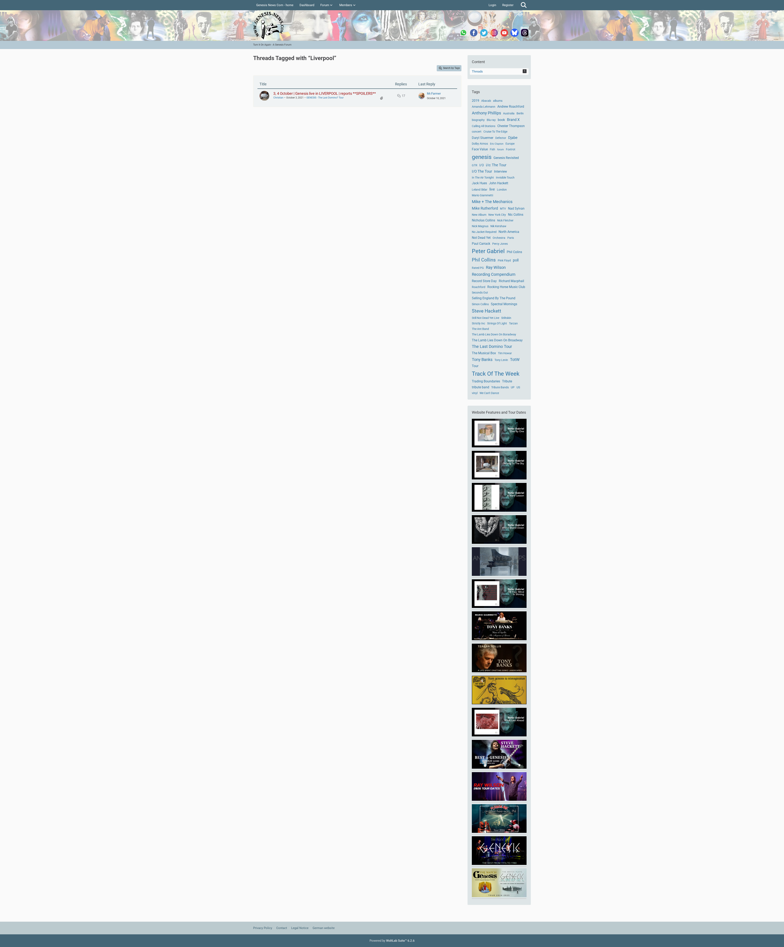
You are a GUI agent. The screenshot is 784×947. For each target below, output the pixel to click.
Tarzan (513, 323)
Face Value (480, 149)
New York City (497, 214)
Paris (510, 237)
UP (512, 387)
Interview (500, 171)
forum (500, 149)
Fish (492, 149)
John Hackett (498, 183)
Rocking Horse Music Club (506, 287)
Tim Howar (505, 353)
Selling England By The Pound (493, 298)
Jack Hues (479, 183)
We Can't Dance (489, 393)
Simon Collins (480, 304)
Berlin (520, 113)
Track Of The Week (495, 373)
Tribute (507, 381)
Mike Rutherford (485, 208)
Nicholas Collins (483, 220)
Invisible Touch (505, 177)
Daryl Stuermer (482, 138)
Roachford (478, 287)
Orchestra (499, 237)
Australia (508, 113)
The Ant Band (480, 329)
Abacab (486, 100)
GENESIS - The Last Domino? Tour (325, 97)
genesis (481, 157)
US (518, 387)
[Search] (524, 5)
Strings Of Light (497, 323)
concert (476, 131)
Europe (510, 143)
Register (507, 5)
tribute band (480, 387)
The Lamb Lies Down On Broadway (497, 340)
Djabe (513, 137)
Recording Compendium (494, 274)
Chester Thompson (511, 126)
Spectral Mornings (504, 304)
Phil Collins (484, 260)
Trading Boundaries (486, 381)
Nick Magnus (480, 226)
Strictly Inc (478, 323)
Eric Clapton (496, 143)
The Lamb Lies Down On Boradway (494, 334)
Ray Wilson (496, 267)
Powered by (392, 941)
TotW (515, 359)
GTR (474, 165)
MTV (503, 208)
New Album (479, 214)
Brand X (513, 119)
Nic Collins (515, 215)
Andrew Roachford (510, 106)
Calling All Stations (483, 126)
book (501, 120)
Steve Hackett (486, 311)
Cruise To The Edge (495, 131)
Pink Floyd (504, 260)
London (502, 189)
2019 (475, 101)
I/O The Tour (482, 171)
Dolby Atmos (480, 143)
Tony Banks (482, 359)
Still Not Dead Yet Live (485, 317)
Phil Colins (514, 252)
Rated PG (478, 267)
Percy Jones (500, 243)
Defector (500, 138)
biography (478, 120)
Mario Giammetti (482, 195)
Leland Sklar (479, 189)
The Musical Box (484, 353)
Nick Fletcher (505, 220)
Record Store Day (484, 281)
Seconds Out (480, 292)
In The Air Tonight (483, 177)
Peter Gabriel (488, 251)
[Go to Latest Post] (421, 96)
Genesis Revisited (506, 158)
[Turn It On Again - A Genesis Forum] (392, 25)
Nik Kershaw (498, 226)
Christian (278, 97)
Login (492, 5)
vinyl (475, 393)
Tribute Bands (500, 387)
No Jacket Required (484, 231)
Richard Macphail (511, 281)
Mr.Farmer (434, 93)
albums (497, 100)
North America (509, 232)
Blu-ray (491, 120)
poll (516, 260)
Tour (475, 366)
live (492, 189)
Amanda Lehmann (483, 106)
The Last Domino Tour (492, 346)
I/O (481, 165)
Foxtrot (510, 149)
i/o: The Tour (496, 165)
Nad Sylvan (516, 208)
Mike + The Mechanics (492, 201)
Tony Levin (501, 360)
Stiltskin (506, 317)
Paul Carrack (481, 244)
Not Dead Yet (481, 238)
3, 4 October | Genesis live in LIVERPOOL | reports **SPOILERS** (324, 93)
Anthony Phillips (486, 113)
